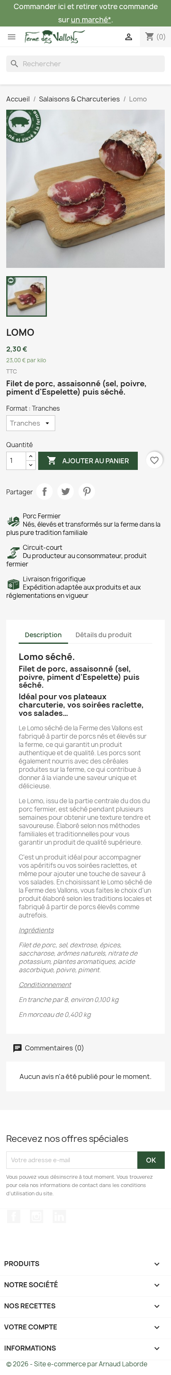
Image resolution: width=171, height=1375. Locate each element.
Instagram (36, 1216)
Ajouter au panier (88, 460)
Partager (44, 491)
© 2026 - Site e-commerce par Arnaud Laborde (76, 1364)
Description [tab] (43, 635)
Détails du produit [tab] (104, 635)
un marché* (91, 19)
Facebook (13, 1216)
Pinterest (86, 491)
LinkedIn (59, 1216)
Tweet (65, 491)
